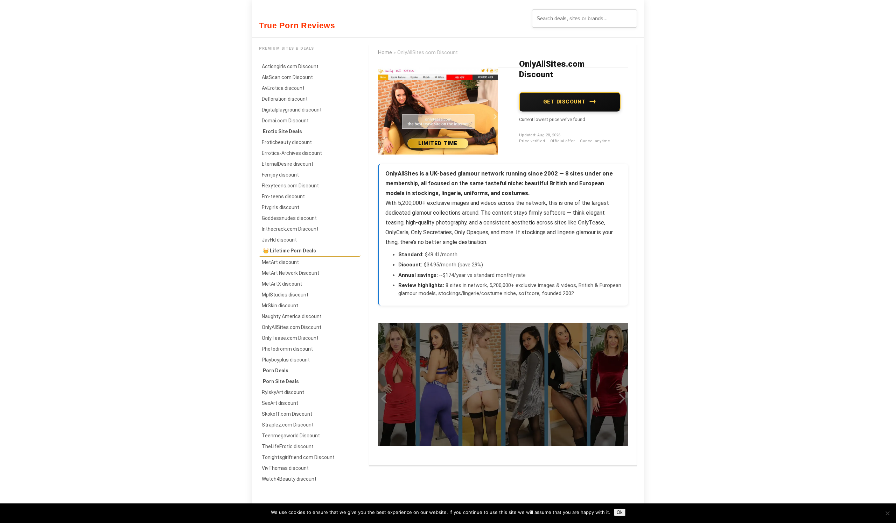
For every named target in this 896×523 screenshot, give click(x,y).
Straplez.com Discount (288, 425)
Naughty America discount (292, 316)
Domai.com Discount (285, 120)
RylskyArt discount (283, 392)
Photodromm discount (287, 349)
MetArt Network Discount (290, 273)
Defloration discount (285, 99)
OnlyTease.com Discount (290, 338)
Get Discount (564, 102)
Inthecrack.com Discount (290, 229)
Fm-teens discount (283, 196)
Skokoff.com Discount (287, 414)
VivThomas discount (285, 468)
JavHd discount (279, 240)
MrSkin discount (280, 305)
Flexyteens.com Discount (290, 185)
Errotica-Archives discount (292, 153)
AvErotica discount (283, 88)
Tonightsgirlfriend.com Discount (298, 457)
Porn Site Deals (281, 381)
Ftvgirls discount (280, 207)
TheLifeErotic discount (288, 446)
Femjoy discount (280, 175)
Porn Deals (275, 370)
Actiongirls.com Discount (290, 66)
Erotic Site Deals (282, 131)
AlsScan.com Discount (287, 77)
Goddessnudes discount (289, 218)
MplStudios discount (285, 295)
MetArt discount (280, 262)
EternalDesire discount (287, 164)
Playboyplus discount (286, 360)
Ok (620, 512)
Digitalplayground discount (292, 110)
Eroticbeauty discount (287, 142)
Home (385, 53)
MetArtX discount (282, 284)
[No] (887, 513)
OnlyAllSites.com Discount (291, 327)
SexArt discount (280, 403)
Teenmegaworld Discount (291, 435)
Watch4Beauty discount (289, 479)
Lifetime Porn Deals (293, 250)
